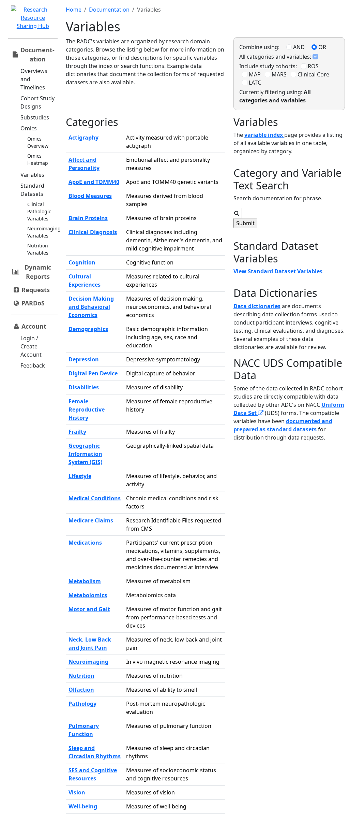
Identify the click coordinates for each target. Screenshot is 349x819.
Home (73, 9)
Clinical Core (312, 74)
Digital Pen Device (93, 373)
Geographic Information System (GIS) (85, 454)
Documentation (109, 9)
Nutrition (81, 675)
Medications (85, 542)
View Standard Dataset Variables (277, 271)
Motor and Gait (89, 609)
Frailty (77, 431)
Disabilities (84, 387)
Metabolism (85, 581)
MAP (254, 74)
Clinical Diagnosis (93, 232)
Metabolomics (88, 595)
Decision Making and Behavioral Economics (91, 307)
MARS (278, 74)
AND (298, 47)
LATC (254, 82)
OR (321, 47)
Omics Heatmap (37, 159)
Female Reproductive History (87, 409)
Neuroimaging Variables (44, 232)
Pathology (82, 703)
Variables (32, 174)
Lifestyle (80, 476)
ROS (312, 66)
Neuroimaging (88, 661)
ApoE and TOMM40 (94, 182)
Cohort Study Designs (37, 102)
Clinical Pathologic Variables (39, 211)
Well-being (83, 806)
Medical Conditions (95, 498)
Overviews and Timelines (33, 79)
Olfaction (81, 689)
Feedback (32, 365)
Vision (77, 792)
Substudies (34, 117)
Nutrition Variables (37, 249)
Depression (84, 359)
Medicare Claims (91, 520)
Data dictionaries (256, 306)
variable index (264, 135)
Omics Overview (37, 142)
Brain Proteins (88, 218)
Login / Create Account (31, 346)
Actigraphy (83, 137)
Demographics (88, 329)
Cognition (82, 262)
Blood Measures (90, 196)
